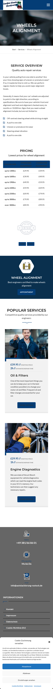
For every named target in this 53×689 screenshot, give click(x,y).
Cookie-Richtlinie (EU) (16, 628)
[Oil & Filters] (26, 344)
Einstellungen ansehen (26, 680)
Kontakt (9, 609)
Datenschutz (28, 686)
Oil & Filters (19, 375)
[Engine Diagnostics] (26, 438)
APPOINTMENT (26, 292)
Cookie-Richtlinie (17, 686)
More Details (26, 405)
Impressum (37, 686)
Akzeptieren (26, 666)
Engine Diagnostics (25, 469)
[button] (49, 642)
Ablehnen (26, 673)
